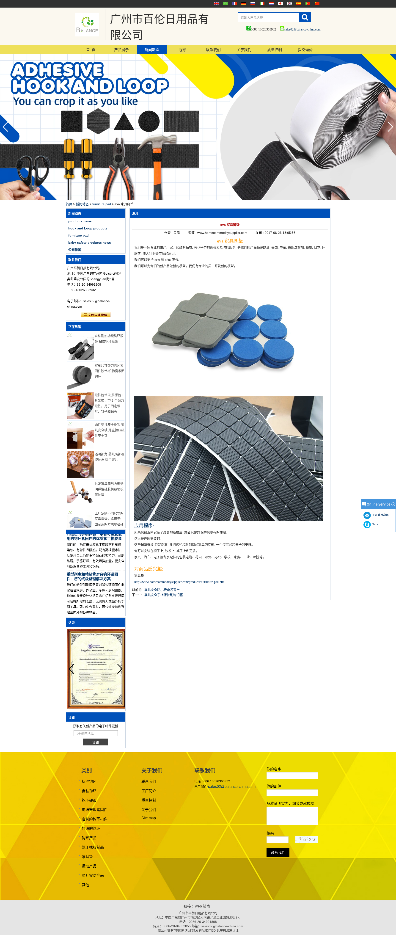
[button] (391, 127)
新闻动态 (152, 50)
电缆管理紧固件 (94, 810)
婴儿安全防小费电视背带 (162, 590)
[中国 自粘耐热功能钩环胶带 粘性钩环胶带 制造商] (80, 346)
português (307, 3)
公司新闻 (74, 249)
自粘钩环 (89, 791)
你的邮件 (274, 786)
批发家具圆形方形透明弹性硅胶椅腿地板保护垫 (109, 489)
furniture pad (101, 204)
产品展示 (121, 50)
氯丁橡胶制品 (93, 847)
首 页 (90, 50)
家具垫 (87, 857)
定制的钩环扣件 (94, 819)
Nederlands (271, 3)
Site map (148, 818)
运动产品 (89, 866)
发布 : (260, 232)
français (234, 3)
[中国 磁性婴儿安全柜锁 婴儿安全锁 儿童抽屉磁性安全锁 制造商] (80, 435)
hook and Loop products (87, 228)
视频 (182, 50)
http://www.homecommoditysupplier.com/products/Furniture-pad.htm (179, 582)
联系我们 (213, 50)
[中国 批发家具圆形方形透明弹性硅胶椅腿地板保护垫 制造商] (80, 494)
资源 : (192, 232)
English (216, 3)
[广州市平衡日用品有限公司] (87, 24)
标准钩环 (89, 781)
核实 (270, 833)
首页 (69, 204)
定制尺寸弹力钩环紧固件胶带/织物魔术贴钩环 (109, 371)
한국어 (289, 3)
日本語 (280, 3)
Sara (374, 524)
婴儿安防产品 (93, 875)
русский (252, 3)
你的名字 (274, 769)
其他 (85, 885)
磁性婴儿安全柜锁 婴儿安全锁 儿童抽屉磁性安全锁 (109, 430)
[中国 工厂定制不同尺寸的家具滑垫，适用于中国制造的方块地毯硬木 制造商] (80, 523)
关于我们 (244, 50)
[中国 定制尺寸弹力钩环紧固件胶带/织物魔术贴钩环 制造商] (80, 376)
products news (80, 221)
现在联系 (95, 315)
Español (298, 3)
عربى (225, 3)
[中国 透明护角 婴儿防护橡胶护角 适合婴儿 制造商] (80, 464)
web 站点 (202, 906)
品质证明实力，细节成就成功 (290, 803)
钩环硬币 (89, 800)
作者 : (168, 232)
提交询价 (305, 50)
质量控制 (274, 50)
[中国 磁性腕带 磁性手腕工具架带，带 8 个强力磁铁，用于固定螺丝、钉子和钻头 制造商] (80, 405)
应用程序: (144, 525)
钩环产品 (89, 838)
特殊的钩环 (91, 828)
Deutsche (243, 3)
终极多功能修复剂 (81, 611)
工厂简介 (148, 791)
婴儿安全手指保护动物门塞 (163, 595)
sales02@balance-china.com (302, 29)
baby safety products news (89, 242)
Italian (261, 3)
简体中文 (316, 3)
